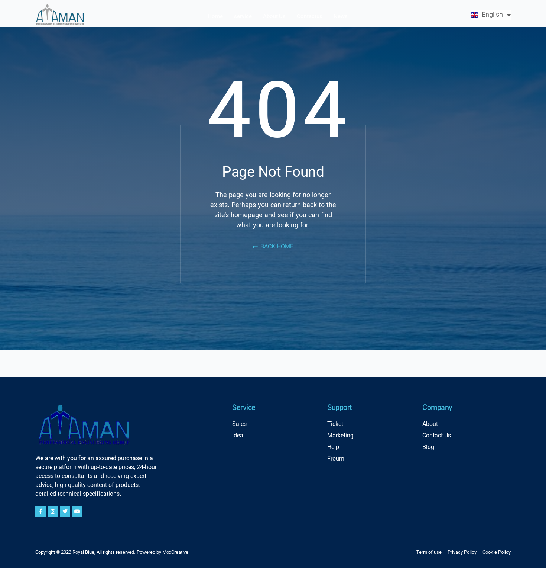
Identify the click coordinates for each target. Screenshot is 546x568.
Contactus (309, 16)
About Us (274, 16)
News (341, 16)
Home (215, 16)
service (243, 16)
